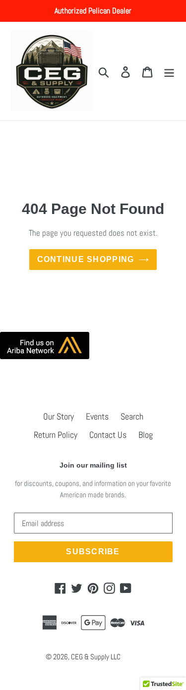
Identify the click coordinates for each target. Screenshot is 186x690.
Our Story (58, 416)
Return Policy (55, 434)
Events (97, 416)
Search (132, 416)
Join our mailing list (93, 465)
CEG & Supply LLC (96, 656)
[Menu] (169, 71)
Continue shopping (85, 259)
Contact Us (107, 434)
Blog (145, 434)
